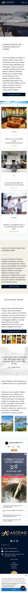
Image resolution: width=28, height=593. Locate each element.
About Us (14, 566)
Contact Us (14, 568)
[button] (26, 575)
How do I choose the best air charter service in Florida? (12, 520)
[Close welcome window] (19, 582)
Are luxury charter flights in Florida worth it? (13, 511)
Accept (14, 589)
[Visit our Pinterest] (17, 541)
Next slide (26, 361)
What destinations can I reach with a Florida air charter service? (12, 516)
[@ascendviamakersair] (6, 443)
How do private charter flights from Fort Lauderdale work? (13, 506)
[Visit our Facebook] (11, 541)
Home (14, 562)
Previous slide (1, 361)
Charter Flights (14, 564)
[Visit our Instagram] (14, 541)
